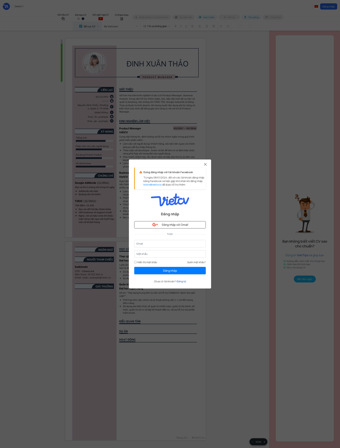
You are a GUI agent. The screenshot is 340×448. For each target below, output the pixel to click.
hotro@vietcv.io (152, 184)
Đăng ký (181, 281)
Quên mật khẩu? (196, 262)
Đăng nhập (170, 271)
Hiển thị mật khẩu (147, 262)
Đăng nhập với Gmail (175, 225)
